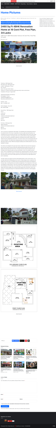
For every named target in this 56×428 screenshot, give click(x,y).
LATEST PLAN (17, 3)
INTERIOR (12, 3)
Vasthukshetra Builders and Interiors (24, 23)
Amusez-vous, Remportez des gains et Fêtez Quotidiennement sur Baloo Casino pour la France (33, 1)
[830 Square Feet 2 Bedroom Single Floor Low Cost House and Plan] (31, 352)
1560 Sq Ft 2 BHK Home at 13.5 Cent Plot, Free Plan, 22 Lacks (6, 369)
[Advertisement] (19, 74)
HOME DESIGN (7, 3)
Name (2, 394)
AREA (5, 18)
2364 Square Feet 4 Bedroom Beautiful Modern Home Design (31, 370)
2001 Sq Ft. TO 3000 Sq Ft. (11, 18)
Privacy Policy (23, 3)
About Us (35, 3)
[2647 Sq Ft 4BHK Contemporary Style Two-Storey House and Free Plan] (18, 364)
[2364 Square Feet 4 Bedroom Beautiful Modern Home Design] (31, 365)
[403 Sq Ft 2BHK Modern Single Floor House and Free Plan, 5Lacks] (18, 352)
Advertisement (19, 191)
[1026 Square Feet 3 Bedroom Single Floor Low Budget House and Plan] (6, 352)
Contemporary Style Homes (25, 21)
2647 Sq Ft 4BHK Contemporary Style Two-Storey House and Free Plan (18, 369)
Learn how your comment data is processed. (22, 408)
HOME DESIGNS (14, 23)
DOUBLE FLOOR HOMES (5, 23)
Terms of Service (30, 3)
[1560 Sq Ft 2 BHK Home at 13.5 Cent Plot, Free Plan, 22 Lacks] (6, 364)
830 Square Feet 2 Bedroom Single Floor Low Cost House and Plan (31, 357)
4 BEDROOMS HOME (15, 21)
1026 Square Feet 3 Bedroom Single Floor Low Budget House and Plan (6, 357)
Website (21, 399)
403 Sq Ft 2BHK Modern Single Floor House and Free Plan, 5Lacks (18, 357)
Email (2, 399)
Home (2, 3)
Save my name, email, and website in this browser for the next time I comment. (15, 403)
